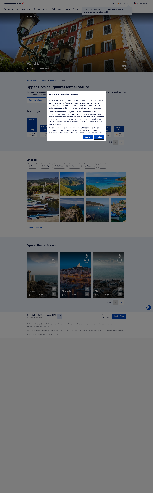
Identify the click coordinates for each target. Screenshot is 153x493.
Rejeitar (88, 137)
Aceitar (99, 137)
